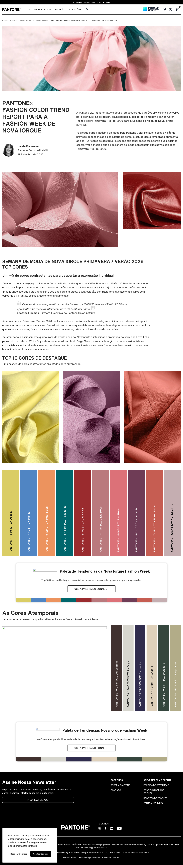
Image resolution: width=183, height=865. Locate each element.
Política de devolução (156, 785)
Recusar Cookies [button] (18, 854)
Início (5, 20)
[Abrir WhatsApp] (176, 857)
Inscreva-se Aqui (38, 800)
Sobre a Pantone (120, 785)
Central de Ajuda (153, 803)
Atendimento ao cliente (157, 780)
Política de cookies (111, 857)
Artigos (14, 20)
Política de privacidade (89, 857)
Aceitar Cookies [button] (40, 854)
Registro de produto (155, 798)
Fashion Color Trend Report (34, 20)
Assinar (106, 2)
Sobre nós (117, 780)
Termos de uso (70, 857)
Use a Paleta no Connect (91, 589)
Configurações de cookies (154, 792)
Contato (116, 790)
